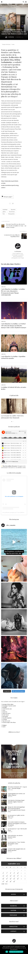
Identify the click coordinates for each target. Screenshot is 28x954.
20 (3, 879)
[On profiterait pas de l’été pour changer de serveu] (14, 542)
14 (6, 876)
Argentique (5, 209)
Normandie (5, 716)
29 (10, 881)
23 (13, 879)
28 (6, 881)
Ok (6, 951)
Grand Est (4, 712)
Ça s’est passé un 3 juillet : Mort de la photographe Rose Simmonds (12, 417)
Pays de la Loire (6, 721)
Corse (3, 710)
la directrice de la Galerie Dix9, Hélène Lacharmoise (11, 59)
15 (10, 876)
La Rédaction (11, 37)
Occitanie (4, 719)
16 (13, 876)
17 (17, 876)
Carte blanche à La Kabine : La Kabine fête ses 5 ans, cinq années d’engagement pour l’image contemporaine (13, 292)
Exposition (13, 209)
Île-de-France (12, 211)
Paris (4, 214)
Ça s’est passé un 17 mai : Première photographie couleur (16, 842)
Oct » (6, 884)
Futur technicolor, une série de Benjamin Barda (15, 836)
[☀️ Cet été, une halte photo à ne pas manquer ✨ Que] (14, 595)
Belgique (4, 725)
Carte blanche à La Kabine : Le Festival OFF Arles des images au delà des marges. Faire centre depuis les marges (13, 325)
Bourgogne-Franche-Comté (9, 706)
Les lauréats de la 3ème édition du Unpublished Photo (11, 235)
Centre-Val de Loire (7, 709)
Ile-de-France (5, 715)
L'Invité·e (13, 26)
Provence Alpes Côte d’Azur (9, 722)
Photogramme (11, 214)
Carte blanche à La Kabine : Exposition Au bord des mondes (13, 357)
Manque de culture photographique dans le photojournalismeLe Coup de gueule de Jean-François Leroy (16, 809)
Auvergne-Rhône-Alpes (7, 704)
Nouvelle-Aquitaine (6, 718)
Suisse (3, 726)
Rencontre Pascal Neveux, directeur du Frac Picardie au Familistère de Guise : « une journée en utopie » (16, 225)
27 (3, 881)
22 (10, 879)
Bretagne (4, 707)
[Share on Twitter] (13, 203)
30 (13, 881)
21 (6, 879)
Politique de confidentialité (16, 951)
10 (17, 873)
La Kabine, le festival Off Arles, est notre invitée (13, 388)
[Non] (26, 949)
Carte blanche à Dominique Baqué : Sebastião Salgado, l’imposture (16, 801)
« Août (2, 884)
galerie (4, 211)
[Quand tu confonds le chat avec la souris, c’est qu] (14, 569)
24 (17, 879)
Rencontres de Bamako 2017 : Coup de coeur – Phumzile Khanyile (17, 787)
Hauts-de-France (6, 713)
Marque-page (8, 197)
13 (3, 876)
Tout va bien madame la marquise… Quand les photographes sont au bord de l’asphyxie (17, 823)
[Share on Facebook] (10, 203)
